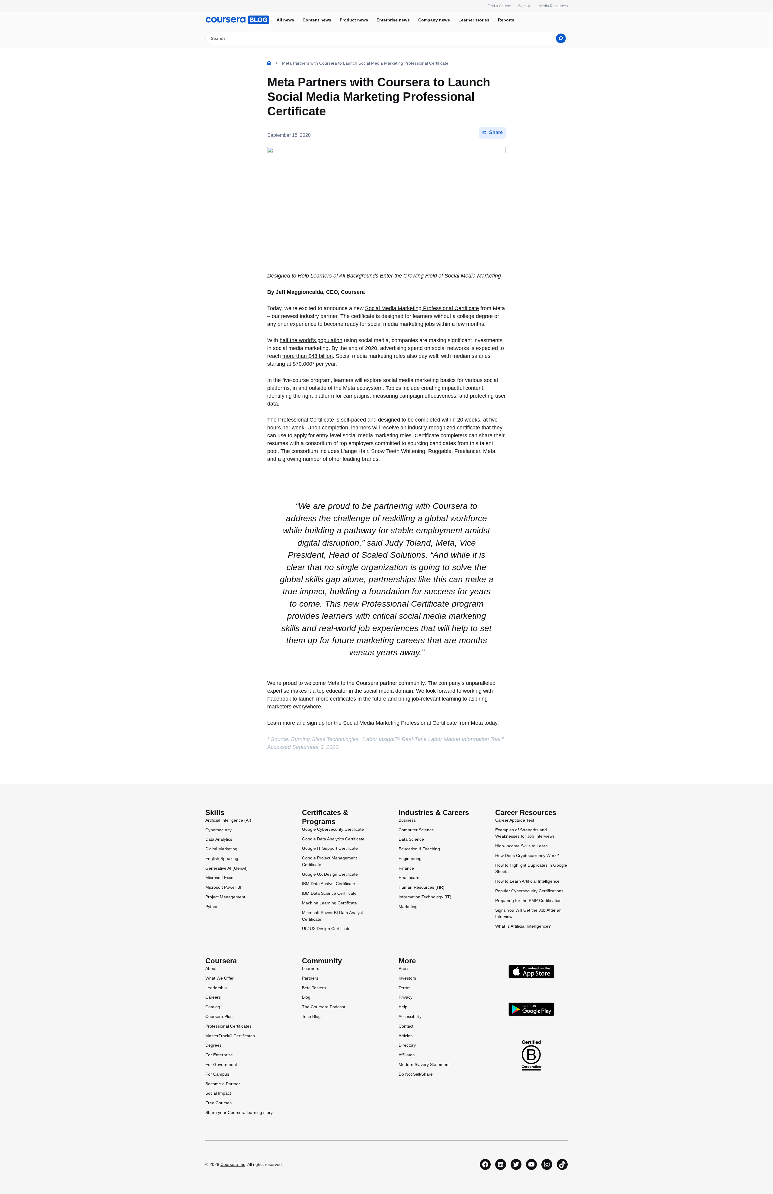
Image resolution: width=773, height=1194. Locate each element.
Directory (407, 1045)
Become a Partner (222, 1083)
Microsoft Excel (219, 877)
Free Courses (218, 1102)
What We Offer (219, 978)
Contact (406, 1026)
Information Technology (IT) (425, 896)
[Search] (561, 38)
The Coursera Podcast (323, 1006)
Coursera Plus (219, 1016)
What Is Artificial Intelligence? (523, 926)
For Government (221, 1064)
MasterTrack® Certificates (230, 1035)
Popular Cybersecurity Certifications (529, 890)
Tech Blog (311, 1016)
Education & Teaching (419, 848)
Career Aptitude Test (514, 820)
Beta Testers (314, 987)
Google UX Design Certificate (330, 874)
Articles (405, 1035)
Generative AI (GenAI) (226, 868)
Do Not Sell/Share (416, 1074)
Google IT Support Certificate (330, 848)
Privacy (405, 997)
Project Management (225, 896)
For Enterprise (219, 1054)
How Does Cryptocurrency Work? (527, 855)
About (211, 968)
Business (407, 820)
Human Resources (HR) (421, 887)
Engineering (410, 858)
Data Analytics (218, 839)
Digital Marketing (221, 848)
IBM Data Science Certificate (329, 893)
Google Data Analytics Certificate (333, 838)
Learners (310, 968)
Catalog (212, 1006)
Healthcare (409, 877)
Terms (404, 987)
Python (212, 906)
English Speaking (221, 858)
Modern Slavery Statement (424, 1064)
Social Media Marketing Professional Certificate (422, 308)
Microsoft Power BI (223, 887)
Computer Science (416, 829)
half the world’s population (311, 340)
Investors (407, 978)
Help (403, 1006)
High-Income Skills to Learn (521, 845)
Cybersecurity (218, 829)
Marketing (408, 906)
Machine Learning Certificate (329, 902)
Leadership (216, 987)
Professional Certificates (228, 1026)
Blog (306, 997)
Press (404, 968)
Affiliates (407, 1054)
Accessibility (410, 1016)
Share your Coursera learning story (239, 1112)
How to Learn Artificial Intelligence (527, 881)
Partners (310, 978)
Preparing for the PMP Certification (528, 900)
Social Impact (218, 1093)
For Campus (217, 1074)
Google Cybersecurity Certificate (333, 829)
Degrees (213, 1045)
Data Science (411, 839)
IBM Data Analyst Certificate (328, 883)
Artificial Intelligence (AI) (228, 820)
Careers (213, 997)
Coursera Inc (232, 1164)
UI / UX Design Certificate (326, 928)
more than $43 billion (307, 356)
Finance (406, 868)
